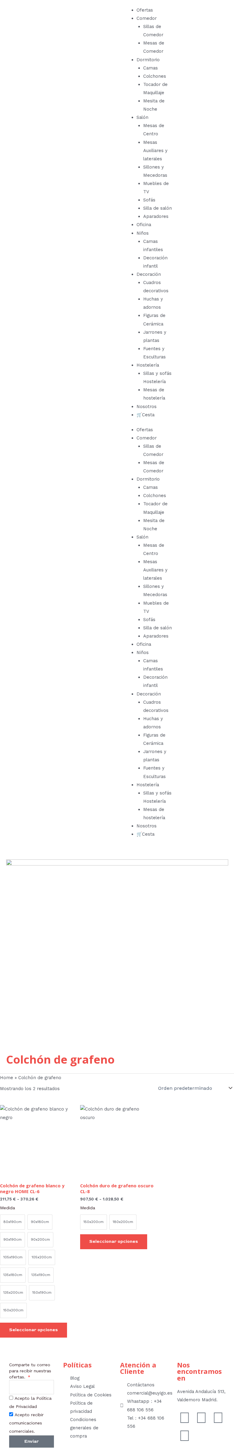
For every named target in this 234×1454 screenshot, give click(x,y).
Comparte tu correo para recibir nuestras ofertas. (30, 1370)
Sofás (149, 200)
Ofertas (144, 10)
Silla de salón (157, 208)
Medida (7, 1207)
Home (6, 1077)
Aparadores (155, 216)
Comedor (146, 18)
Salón (142, 117)
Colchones (154, 76)
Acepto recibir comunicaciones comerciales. (26, 1423)
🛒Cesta (145, 415)
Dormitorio (148, 59)
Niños (142, 233)
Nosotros (146, 406)
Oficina (143, 224)
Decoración (148, 274)
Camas (150, 68)
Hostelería (147, 365)
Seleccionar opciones (33, 1330)
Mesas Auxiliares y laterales (155, 151)
